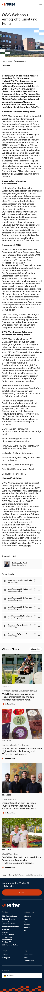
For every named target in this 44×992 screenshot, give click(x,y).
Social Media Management (7, 938)
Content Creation (8, 919)
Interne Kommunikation (8, 933)
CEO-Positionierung (9, 916)
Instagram (6, 958)
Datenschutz (29, 961)
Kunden (27, 925)
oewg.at (27, 545)
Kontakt (22, 892)
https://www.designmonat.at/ (16, 441)
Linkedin (5, 955)
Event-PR (5, 930)
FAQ (25, 931)
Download (6, 66)
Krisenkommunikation (10, 927)
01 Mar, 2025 (7, 62)
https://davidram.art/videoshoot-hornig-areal (21, 432)
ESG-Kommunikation (10, 945)
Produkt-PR (6, 942)
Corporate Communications (8, 923)
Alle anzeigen (35, 649)
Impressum (28, 955)
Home (4, 875)
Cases (26, 922)
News (10, 875)
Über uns (27, 916)
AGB (26, 958)
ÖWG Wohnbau (20, 62)
